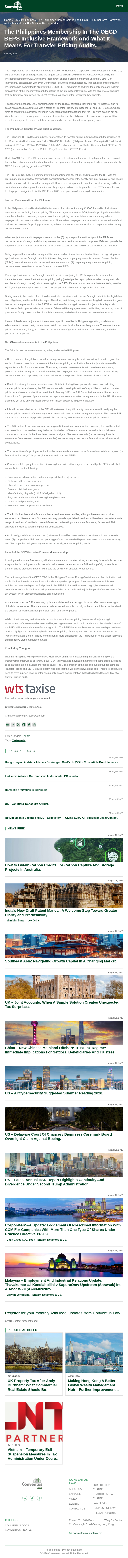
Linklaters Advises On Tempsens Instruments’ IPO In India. (41, 776)
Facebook (39, 1498)
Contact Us (77, 1508)
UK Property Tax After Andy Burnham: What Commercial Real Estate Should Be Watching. (32, 1387)
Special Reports (104, 1512)
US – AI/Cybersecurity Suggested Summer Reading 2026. (54, 1093)
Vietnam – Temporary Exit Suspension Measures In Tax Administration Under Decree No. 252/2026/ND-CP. (33, 1456)
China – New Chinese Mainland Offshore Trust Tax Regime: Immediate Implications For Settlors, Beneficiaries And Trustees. (60, 1050)
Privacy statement (72, 1549)
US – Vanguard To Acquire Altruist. (27, 804)
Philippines (27, 20)
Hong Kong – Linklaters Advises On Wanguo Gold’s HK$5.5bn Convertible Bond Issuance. (62, 762)
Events (74, 1503)
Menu (119, 5)
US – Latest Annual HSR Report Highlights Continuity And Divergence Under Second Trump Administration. (54, 1182)
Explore (75, 1493)
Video (73, 1498)
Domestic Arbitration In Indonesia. (26, 790)
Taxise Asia (19, 740)
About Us (75, 1489)
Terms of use (53, 1549)
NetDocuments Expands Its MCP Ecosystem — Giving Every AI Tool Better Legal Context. (61, 817)
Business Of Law (104, 1507)
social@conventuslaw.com (87, 1533)
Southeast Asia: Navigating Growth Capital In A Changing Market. (61, 961)
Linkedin (24, 1498)
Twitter (32, 1498)
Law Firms (99, 1503)
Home (7, 20)
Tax (16, 20)
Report (26, 736)
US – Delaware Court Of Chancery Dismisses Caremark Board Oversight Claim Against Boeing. (58, 1136)
